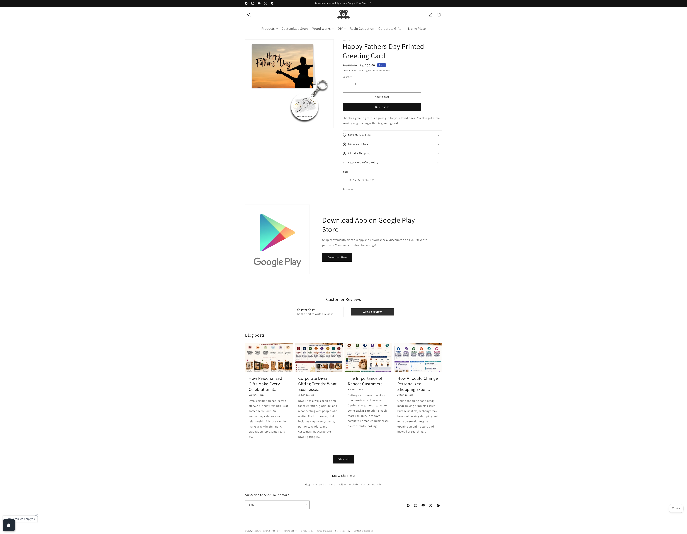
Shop (332, 484)
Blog (307, 484)
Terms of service (324, 530)
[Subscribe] (305, 505)
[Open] (9, 525)
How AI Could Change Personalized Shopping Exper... (417, 383)
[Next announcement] (382, 3)
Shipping (363, 70)
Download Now (337, 257)
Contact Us (319, 484)
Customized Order (372, 484)
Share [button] (349, 189)
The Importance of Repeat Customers (365, 381)
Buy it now (382, 107)
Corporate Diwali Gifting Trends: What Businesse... (317, 383)
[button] (249, 15)
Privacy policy (306, 530)
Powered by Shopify (271, 531)
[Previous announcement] (305, 3)
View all (343, 459)
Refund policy (290, 530)
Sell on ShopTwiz (348, 484)
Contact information (363, 530)
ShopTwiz (257, 531)
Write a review (372, 312)
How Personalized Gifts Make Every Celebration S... (265, 383)
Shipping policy (342, 530)
